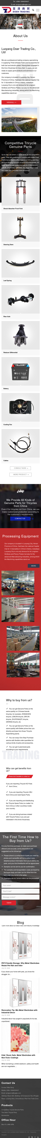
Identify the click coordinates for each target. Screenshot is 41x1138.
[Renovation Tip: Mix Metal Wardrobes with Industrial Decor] (20, 993)
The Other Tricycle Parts (9, 1112)
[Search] (32, 10)
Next (39, 22)
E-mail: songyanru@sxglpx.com (21, 4)
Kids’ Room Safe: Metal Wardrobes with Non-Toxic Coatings (18, 1056)
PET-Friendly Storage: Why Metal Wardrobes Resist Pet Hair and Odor (20, 964)
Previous (1, 22)
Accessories (5, 1115)
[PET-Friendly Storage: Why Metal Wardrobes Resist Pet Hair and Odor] (20, 946)
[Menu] (37, 10)
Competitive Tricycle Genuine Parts (12, 1110)
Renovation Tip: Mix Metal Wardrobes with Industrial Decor (19, 1011)
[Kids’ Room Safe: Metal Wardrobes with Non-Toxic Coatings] (20, 1038)
